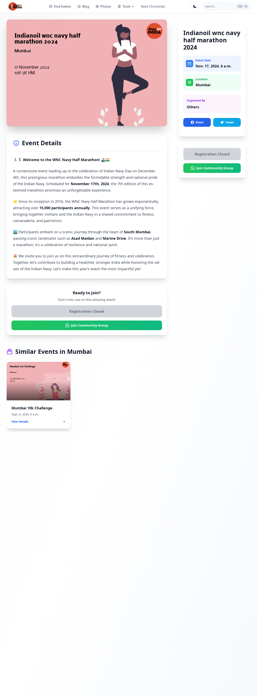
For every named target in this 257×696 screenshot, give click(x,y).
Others (193, 107)
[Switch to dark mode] (194, 6)
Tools (126, 6)
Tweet (229, 122)
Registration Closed (86, 311)
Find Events (62, 6)
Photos (105, 6)
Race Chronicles (153, 6)
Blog (85, 6)
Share (199, 122)
